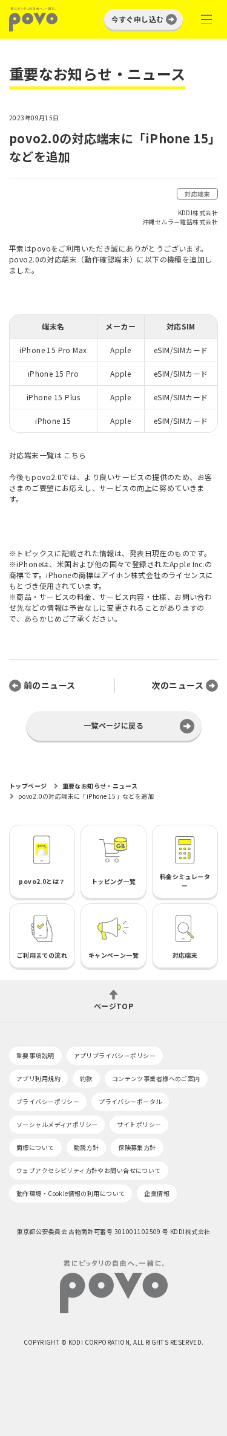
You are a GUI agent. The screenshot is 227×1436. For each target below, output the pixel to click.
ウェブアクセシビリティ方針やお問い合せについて (88, 1170)
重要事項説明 (35, 1055)
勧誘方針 (86, 1147)
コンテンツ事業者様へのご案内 (156, 1078)
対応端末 (197, 193)
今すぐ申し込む (137, 19)
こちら (75, 455)
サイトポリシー (139, 1124)
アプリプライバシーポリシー (115, 1055)
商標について (35, 1147)
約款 (86, 1078)
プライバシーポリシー (47, 1101)
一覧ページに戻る (113, 725)
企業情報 (156, 1193)
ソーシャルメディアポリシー (56, 1124)
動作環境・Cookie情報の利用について (70, 1193)
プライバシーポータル (130, 1101)
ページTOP (114, 1005)
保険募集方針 (137, 1147)
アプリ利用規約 (38, 1078)
